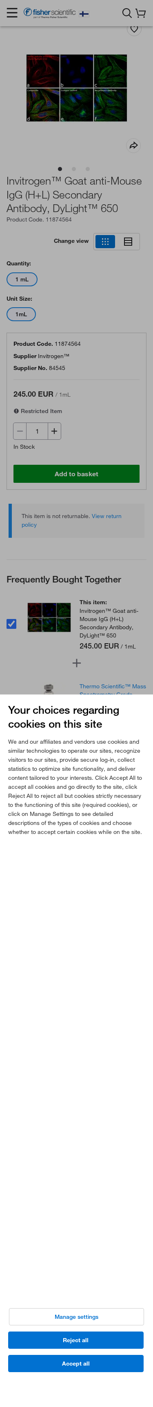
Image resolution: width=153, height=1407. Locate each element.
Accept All (76, 1363)
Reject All (76, 1340)
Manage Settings (76, 1316)
